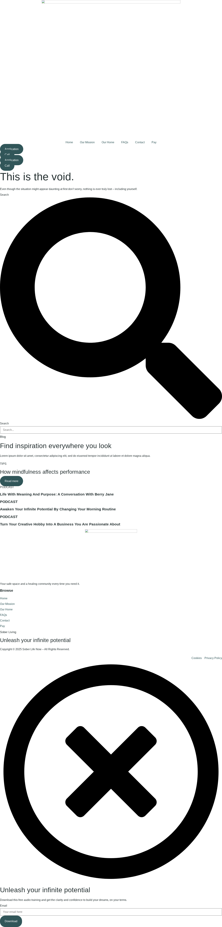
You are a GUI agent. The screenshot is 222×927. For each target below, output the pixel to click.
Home (69, 142)
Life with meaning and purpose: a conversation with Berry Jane (57, 494)
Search (4, 194)
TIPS (3, 463)
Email (3, 905)
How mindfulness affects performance (45, 472)
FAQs (124, 142)
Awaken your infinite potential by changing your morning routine (58, 509)
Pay (154, 142)
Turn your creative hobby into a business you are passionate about (60, 524)
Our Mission (87, 142)
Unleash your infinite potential (35, 640)
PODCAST (7, 487)
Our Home (108, 142)
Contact (140, 142)
